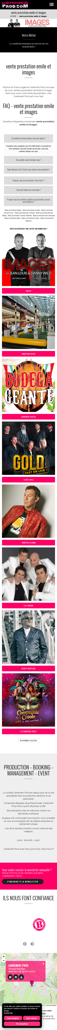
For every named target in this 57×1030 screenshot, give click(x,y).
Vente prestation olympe (13, 210)
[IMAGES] (28, 23)
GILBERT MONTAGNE (28, 668)
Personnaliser (22, 1023)
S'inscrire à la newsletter (22, 881)
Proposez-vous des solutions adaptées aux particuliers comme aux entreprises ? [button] (28, 200)
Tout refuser (31, 1018)
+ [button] (4, 956)
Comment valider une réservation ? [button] (28, 189)
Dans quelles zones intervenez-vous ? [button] (28, 159)
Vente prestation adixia (12, 218)
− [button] (4, 960)
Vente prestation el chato (31, 210)
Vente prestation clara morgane (44, 215)
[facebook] (10, 977)
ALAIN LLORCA (29, 479)
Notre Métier (29, 35)
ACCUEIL (13, 16)
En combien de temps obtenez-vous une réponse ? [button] (29, 138)
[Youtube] (21, 977)
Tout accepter (13, 1018)
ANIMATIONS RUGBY (29, 353)
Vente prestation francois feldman (20, 215)
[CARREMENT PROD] (15, 4)
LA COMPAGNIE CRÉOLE (28, 731)
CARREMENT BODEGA (28, 416)
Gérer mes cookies (45, 1010)
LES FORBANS (28, 605)
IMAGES (28, 290)
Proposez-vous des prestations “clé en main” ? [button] (28, 180)
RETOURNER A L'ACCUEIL (28, 740)
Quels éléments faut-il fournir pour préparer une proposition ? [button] (28, 169)
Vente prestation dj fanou (30, 218)
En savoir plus (8, 1013)
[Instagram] (15, 977)
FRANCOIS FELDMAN (29, 542)
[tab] (28, 138)
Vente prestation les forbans (25, 212)
